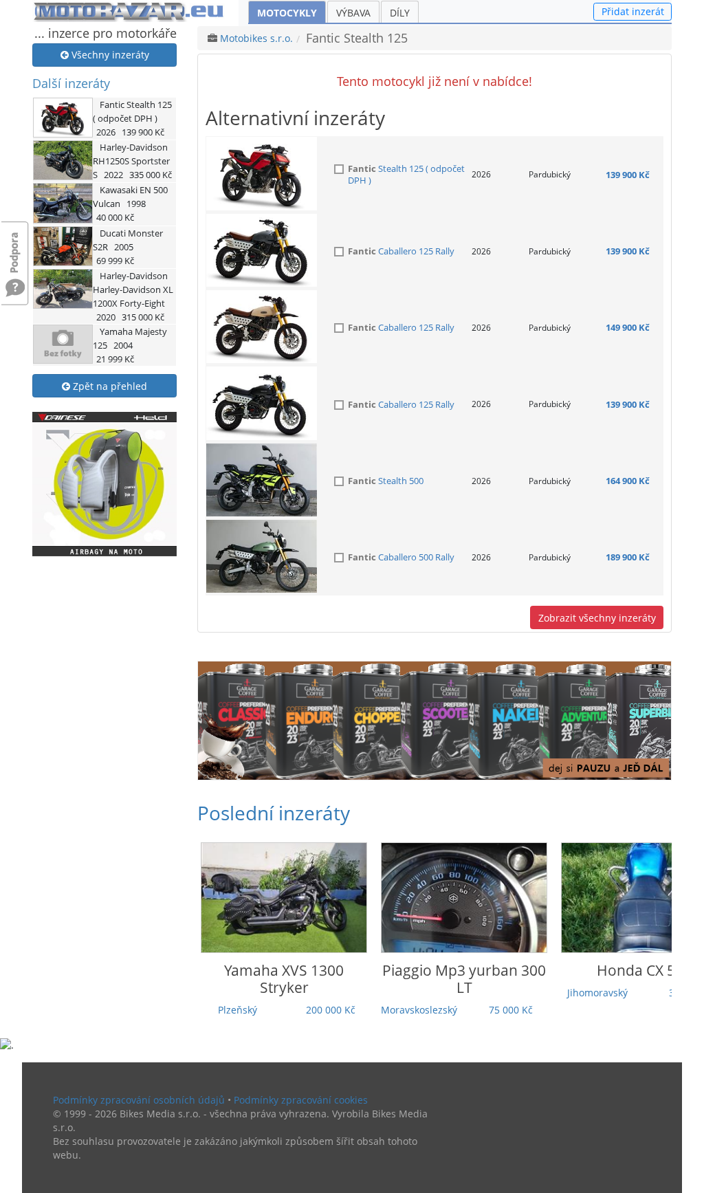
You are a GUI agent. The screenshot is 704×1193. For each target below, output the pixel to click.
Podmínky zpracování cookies (301, 1099)
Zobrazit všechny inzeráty (597, 617)
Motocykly (287, 12)
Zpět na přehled (108, 386)
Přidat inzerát (633, 11)
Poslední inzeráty (273, 813)
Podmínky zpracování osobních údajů (139, 1099)
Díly (400, 12)
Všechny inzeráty (109, 54)
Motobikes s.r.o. (256, 38)
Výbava (353, 12)
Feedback (15, 246)
